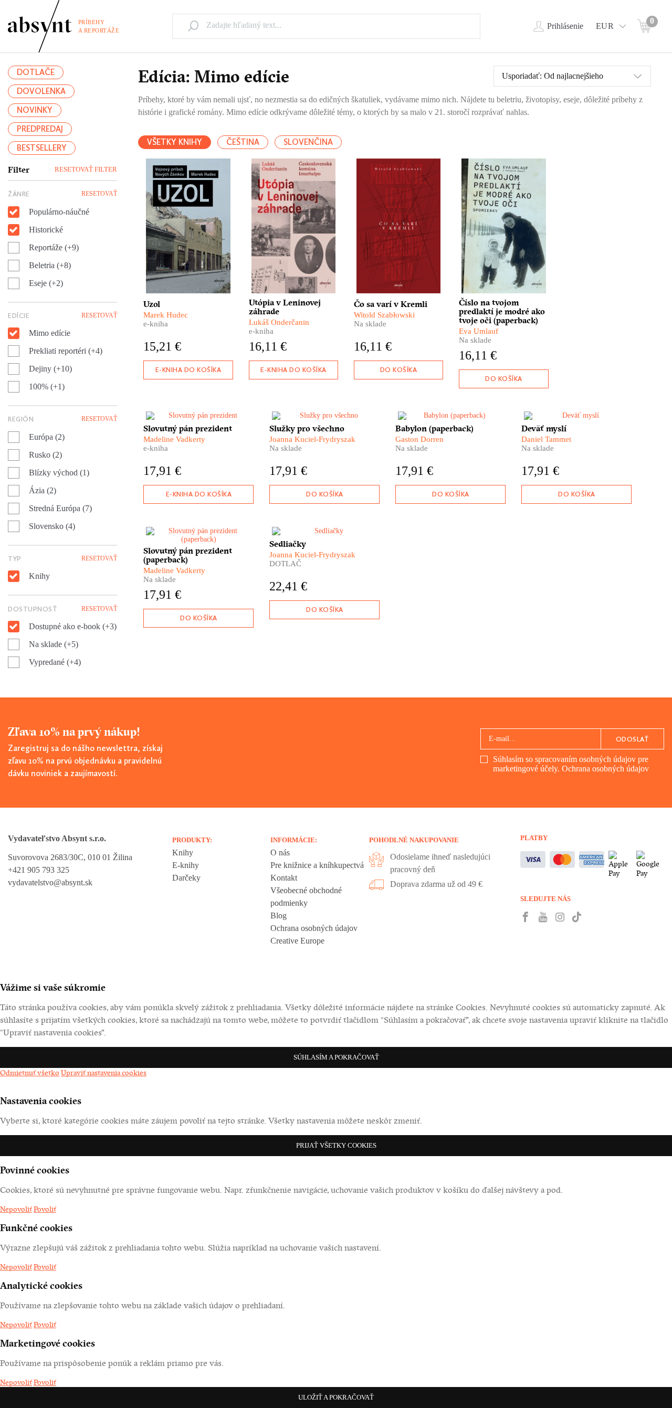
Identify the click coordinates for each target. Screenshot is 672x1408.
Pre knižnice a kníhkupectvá (317, 865)
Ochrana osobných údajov (605, 768)
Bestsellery (42, 148)
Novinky (34, 110)
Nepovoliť (16, 1209)
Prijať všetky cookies (336, 1145)
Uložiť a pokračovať (336, 1397)
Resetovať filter (86, 169)
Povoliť (45, 1209)
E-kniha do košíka (188, 370)
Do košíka (398, 370)
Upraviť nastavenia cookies (103, 1072)
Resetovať (99, 193)
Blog (278, 915)
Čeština (242, 142)
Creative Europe (297, 940)
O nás (280, 852)
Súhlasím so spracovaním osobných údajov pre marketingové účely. (571, 764)
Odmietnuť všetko (29, 1072)
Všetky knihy (174, 142)
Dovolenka (41, 91)
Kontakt (283, 877)
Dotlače (36, 72)
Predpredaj (40, 129)
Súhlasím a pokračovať (336, 1057)
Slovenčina (308, 142)
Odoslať (632, 739)
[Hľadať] (193, 25)
